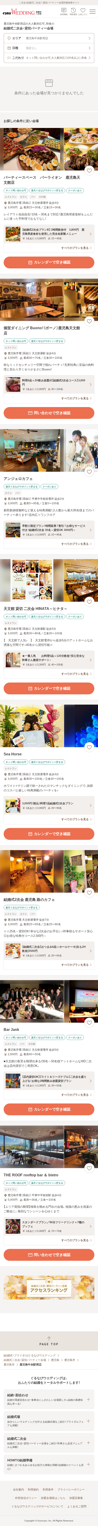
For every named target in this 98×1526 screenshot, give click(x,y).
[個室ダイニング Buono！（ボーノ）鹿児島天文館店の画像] (49, 300)
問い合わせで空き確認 (52, 413)
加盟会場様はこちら (53, 1498)
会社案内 (18, 1489)
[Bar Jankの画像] (49, 1001)
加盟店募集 (76, 1498)
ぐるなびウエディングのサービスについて (37, 1506)
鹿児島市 (69, 1360)
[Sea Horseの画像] (49, 726)
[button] (49, 1399)
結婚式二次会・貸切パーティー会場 (25, 1360)
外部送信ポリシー (26, 1498)
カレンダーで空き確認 (52, 262)
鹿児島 (55, 1360)
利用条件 (48, 1489)
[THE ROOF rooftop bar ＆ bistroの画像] (49, 1147)
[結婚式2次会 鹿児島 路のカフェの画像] (49, 871)
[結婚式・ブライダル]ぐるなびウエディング (30, 1355)
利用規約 (33, 1489)
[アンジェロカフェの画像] (49, 450)
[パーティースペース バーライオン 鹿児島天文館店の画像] (49, 149)
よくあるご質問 (76, 1506)
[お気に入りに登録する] (89, 171)
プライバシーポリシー (71, 1489)
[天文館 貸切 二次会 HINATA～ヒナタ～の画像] (49, 580)
